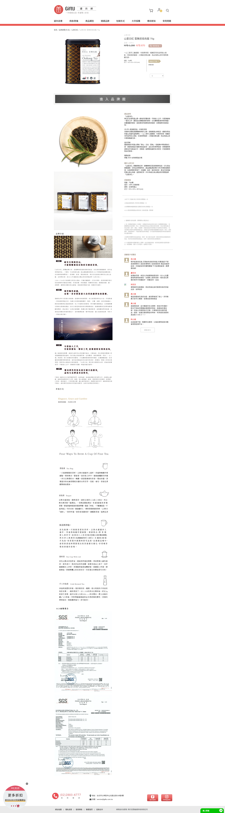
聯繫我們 (89, 809)
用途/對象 (73, 21)
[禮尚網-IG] (166, 798)
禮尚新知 (151, 21)
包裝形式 (120, 21)
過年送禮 (58, 21)
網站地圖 (58, 809)
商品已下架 (154, 61)
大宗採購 (136, 21)
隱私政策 (68, 809)
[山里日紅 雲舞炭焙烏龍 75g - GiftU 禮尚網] (83, 9)
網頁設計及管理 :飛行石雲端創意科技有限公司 (132, 809)
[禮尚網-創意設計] (152, 798)
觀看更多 (147, 330)
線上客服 (206, 811)
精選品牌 (105, 21)
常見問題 (167, 21)
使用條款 (79, 809)
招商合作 (99, 809)
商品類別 (89, 21)
